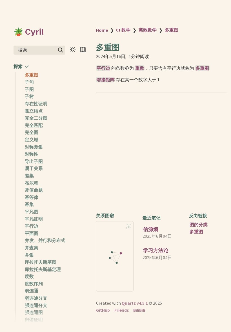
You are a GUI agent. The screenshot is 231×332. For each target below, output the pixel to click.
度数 (29, 276)
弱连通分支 (36, 298)
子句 (29, 82)
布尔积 (31, 183)
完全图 (31, 132)
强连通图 (34, 312)
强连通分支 (36, 305)
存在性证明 (36, 103)
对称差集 (34, 147)
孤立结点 (34, 111)
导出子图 (34, 161)
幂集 (29, 204)
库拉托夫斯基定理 (43, 269)
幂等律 (31, 197)
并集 (29, 255)
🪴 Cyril (29, 32)
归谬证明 (34, 319)
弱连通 (31, 290)
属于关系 (34, 168)
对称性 (31, 154)
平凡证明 (34, 219)
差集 (29, 175)
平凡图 (31, 211)
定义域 (31, 139)
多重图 (31, 75)
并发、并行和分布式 (45, 240)
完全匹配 (34, 125)
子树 (29, 96)
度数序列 (34, 283)
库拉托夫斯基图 (40, 262)
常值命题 (34, 190)
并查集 (31, 247)
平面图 (31, 233)
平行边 (31, 226)
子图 (29, 89)
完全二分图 (36, 118)
